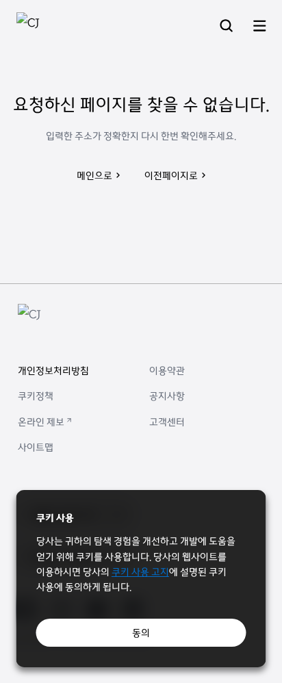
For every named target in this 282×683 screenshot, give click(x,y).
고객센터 (167, 421)
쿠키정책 (35, 395)
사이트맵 (35, 447)
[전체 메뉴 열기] (259, 26)
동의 (141, 632)
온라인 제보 (41, 421)
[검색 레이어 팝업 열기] (226, 26)
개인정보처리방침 (53, 370)
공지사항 (167, 395)
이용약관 (167, 370)
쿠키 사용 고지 (140, 571)
